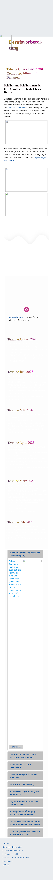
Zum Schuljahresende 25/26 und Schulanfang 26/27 (25, 554)
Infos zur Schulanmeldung (22, 784)
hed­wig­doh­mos (15, 317)
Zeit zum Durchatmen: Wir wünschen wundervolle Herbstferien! (25, 823)
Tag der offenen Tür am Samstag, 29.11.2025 (24, 803)
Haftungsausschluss (11, 854)
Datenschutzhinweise (12, 847)
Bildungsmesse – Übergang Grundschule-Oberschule (22, 813)
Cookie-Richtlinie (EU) (12, 850)
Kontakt (5, 864)
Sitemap (6, 843)
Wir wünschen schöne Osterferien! (20, 766)
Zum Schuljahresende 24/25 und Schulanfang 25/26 (25, 833)
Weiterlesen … (16, 747)
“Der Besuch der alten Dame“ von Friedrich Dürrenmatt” (23, 756)
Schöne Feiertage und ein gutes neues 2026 (24, 793)
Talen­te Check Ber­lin (17, 107)
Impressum (7, 861)
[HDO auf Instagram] (26, 309)
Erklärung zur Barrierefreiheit (15, 857)
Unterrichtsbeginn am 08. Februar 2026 (23, 776)
